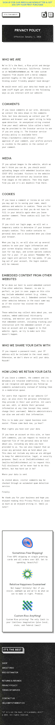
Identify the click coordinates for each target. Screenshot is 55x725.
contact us (20, 591)
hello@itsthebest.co (19, 72)
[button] (44, 14)
